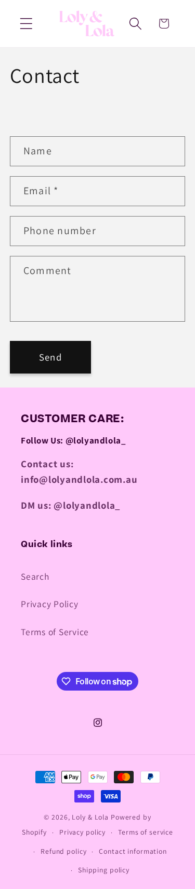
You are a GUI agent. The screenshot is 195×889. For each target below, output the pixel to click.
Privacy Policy (50, 604)
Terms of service (145, 832)
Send (50, 357)
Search (35, 576)
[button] (26, 23)
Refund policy (63, 851)
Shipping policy (103, 869)
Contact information (133, 851)
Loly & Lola (91, 817)
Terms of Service (55, 632)
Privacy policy (82, 832)
